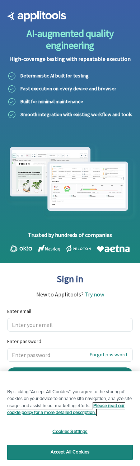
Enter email (19, 311)
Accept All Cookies (70, 452)
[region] (70, 418)
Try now (94, 294)
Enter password (24, 341)
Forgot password (108, 354)
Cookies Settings (69, 431)
